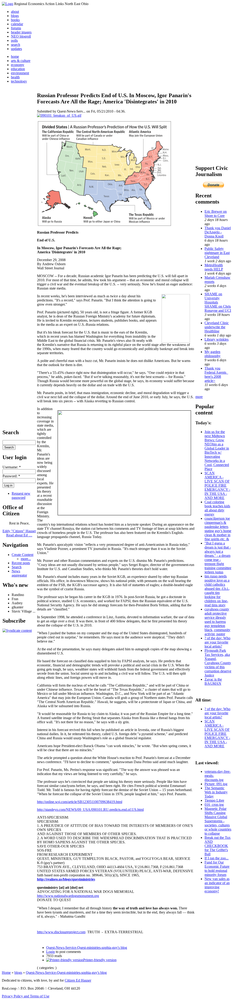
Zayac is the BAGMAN (213, 681)
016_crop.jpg (214, 804)
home (15, 56)
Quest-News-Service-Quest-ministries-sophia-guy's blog (86, 948)
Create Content (22, 555)
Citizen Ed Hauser (78, 980)
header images (21, 32)
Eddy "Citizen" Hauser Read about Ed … (19, 533)
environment (20, 73)
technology (19, 81)
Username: (12, 467)
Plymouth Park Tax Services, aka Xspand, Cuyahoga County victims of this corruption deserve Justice (218, 663)
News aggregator (19, 573)
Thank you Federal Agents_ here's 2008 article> (216, 374)
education (18, 69)
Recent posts (21, 563)
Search (16, 567)
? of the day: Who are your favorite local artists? (217, 642)
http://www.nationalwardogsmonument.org (68, 896)
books (15, 20)
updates (16, 49)
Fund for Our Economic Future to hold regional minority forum (217, 868)
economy (17, 65)
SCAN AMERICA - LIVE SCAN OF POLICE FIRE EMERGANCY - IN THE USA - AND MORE (217, 485)
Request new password (21, 495)
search (15, 45)
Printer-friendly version (100, 960)
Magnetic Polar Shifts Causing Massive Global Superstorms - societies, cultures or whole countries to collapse (218, 821)
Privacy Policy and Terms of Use (25, 996)
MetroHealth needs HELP (214, 267)
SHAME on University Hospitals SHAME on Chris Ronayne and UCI (218, 302)
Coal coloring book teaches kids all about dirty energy (217, 508)
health (15, 77)
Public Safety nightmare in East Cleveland (217, 253)
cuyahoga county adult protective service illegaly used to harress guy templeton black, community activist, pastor (217, 621)
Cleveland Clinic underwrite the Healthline (217, 327)
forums (16, 28)
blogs (15, 16)
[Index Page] (7, 4)
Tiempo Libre (214, 800)
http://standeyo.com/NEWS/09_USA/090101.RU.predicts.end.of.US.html (90, 810)
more (199, 397)
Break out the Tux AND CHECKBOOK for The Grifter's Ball (218, 846)
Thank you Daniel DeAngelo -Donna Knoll (218, 232)
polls (14, 40)
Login (50, 952)
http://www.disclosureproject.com (61, 932)
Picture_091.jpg (216, 784)
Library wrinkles (217, 339)
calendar (17, 24)
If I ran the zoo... (217, 858)
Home (6, 972)
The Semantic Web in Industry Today (216, 792)
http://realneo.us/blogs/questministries (66, 879)
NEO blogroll (21, 36)
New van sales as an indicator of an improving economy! (217, 885)
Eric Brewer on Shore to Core (216, 214)
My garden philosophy (213, 354)
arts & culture (20, 61)
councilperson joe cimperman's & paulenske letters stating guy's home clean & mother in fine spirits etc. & (218, 528)
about (15, 12)
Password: (11, 476)
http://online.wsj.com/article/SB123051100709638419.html (79, 802)
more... (26, 559)
